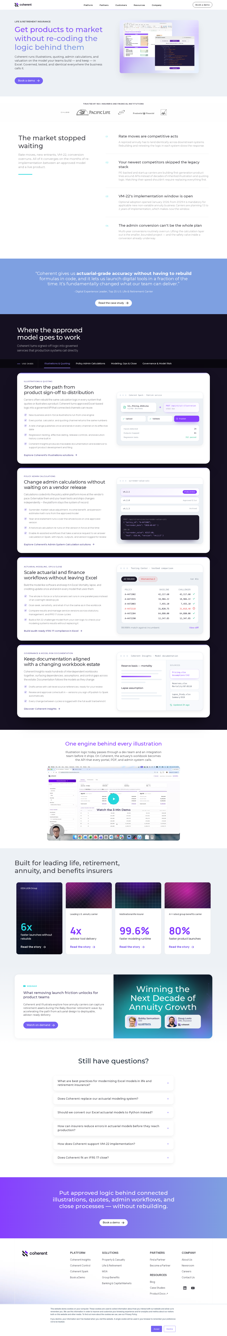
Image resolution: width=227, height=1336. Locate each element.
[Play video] (113, 798)
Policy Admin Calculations (90, 363)
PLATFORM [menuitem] (77, 1253)
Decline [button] (169, 1329)
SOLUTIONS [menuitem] (110, 1253)
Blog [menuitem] (152, 1282)
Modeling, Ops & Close (124, 363)
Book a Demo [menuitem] (77, 1277)
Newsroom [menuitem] (188, 1265)
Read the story (31, 947)
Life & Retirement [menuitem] (112, 1265)
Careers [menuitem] (186, 1271)
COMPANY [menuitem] (189, 1253)
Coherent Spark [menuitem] (79, 1271)
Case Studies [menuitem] (157, 1287)
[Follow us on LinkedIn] (185, 1288)
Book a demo (202, 5)
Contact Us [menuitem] (188, 1277)
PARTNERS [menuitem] (157, 1253)
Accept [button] (156, 1329)
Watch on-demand (39, 1025)
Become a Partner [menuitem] (160, 1265)
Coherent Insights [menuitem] (80, 1259)
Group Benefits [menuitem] (111, 1277)
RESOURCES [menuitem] (158, 1275)
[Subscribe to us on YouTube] (193, 1288)
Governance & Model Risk (157, 363)
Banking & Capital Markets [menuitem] (117, 1283)
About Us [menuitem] (187, 1259)
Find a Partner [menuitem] (157, 1259)
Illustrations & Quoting (57, 363)
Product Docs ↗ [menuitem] (159, 1293)
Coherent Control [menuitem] (80, 1265)
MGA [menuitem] (104, 1271)
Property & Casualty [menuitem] (113, 1259)
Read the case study (111, 302)
